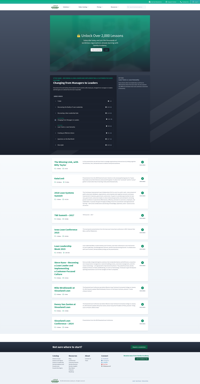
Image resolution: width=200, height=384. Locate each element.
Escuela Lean (55, 366)
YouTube (105, 364)
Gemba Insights (73, 366)
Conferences (72, 360)
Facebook (105, 358)
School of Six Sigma (57, 360)
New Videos (72, 368)
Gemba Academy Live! (58, 364)
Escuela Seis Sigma (57, 368)
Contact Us (185, 2)
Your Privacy (138, 381)
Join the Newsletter (141, 359)
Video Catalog (83, 7)
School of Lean (56, 358)
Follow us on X (107, 366)
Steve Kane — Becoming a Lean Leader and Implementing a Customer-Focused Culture (83, 79)
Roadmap (71, 372)
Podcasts (71, 370)
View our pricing (96, 50)
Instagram (106, 360)
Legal (133, 381)
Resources (114, 7)
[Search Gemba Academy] (128, 7)
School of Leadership (58, 362)
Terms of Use (145, 381)
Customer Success (73, 362)
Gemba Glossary (73, 364)
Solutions (66, 7)
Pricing (99, 7)
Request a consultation (139, 347)
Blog (70, 358)
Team (86, 360)
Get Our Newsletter (156, 2)
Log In (106, 50)
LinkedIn (105, 362)
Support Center (172, 2)
